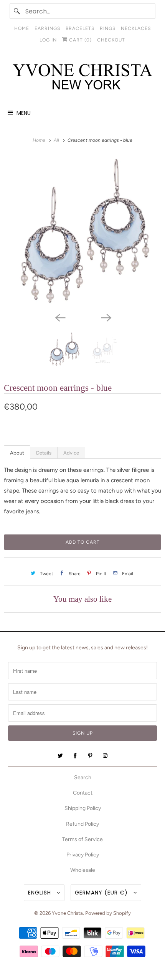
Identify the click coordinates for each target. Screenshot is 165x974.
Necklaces (136, 28)
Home (21, 28)
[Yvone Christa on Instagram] (105, 756)
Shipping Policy (82, 808)
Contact (82, 793)
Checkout (111, 40)
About (17, 453)
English (40, 892)
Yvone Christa (67, 913)
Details (43, 453)
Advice (71, 453)
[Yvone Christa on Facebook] (75, 756)
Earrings (47, 28)
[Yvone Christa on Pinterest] (90, 756)
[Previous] (59, 317)
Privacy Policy (82, 854)
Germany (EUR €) (102, 892)
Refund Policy (82, 824)
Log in (48, 40)
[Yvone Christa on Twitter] (60, 756)
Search (82, 777)
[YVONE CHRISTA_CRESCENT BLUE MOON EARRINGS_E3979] (82, 232)
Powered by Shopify (108, 913)
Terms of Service (82, 839)
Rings (108, 28)
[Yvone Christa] (82, 77)
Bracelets (80, 28)
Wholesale (82, 870)
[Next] (105, 317)
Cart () (80, 40)
